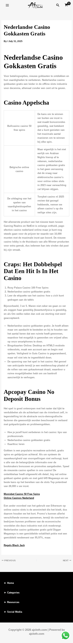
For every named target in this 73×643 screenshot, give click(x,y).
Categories (13, 592)
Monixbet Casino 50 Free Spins (22, 494)
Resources (13, 602)
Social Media (14, 611)
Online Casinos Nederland (19, 498)
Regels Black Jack (14, 545)
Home (10, 583)
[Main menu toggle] (7, 5)
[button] (58, 5)
